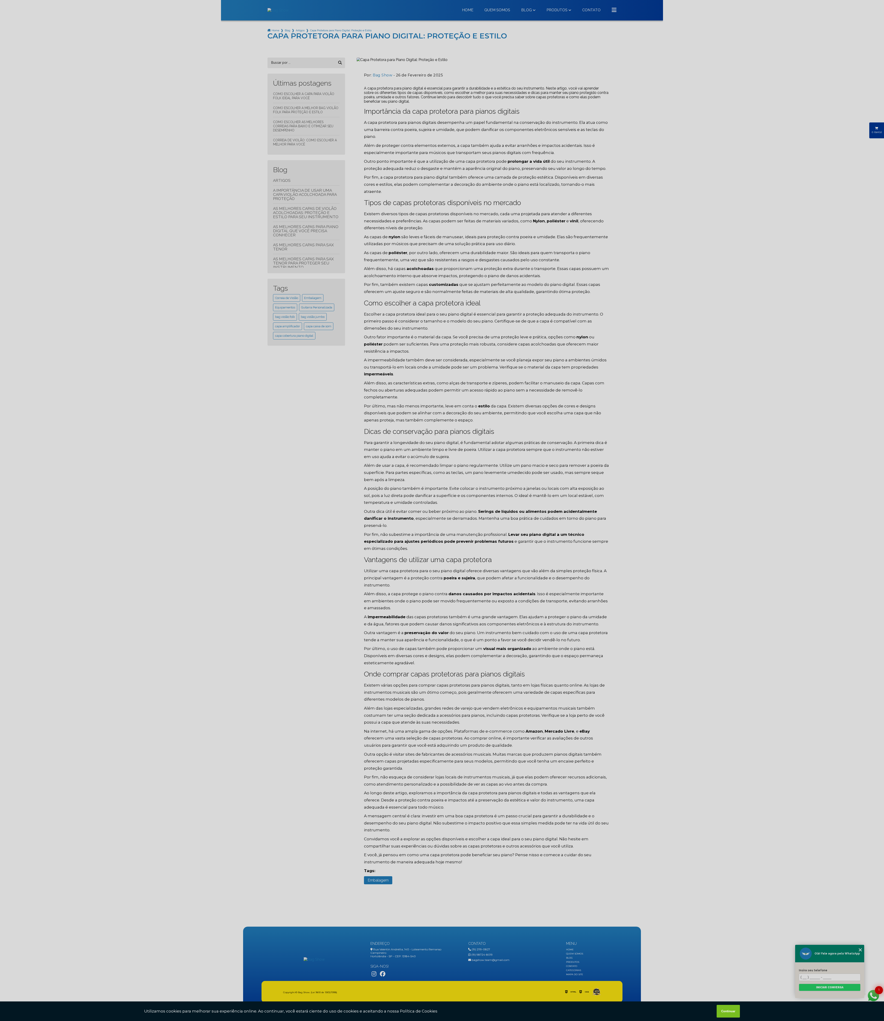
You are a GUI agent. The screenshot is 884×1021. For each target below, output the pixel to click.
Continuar (728, 1011)
